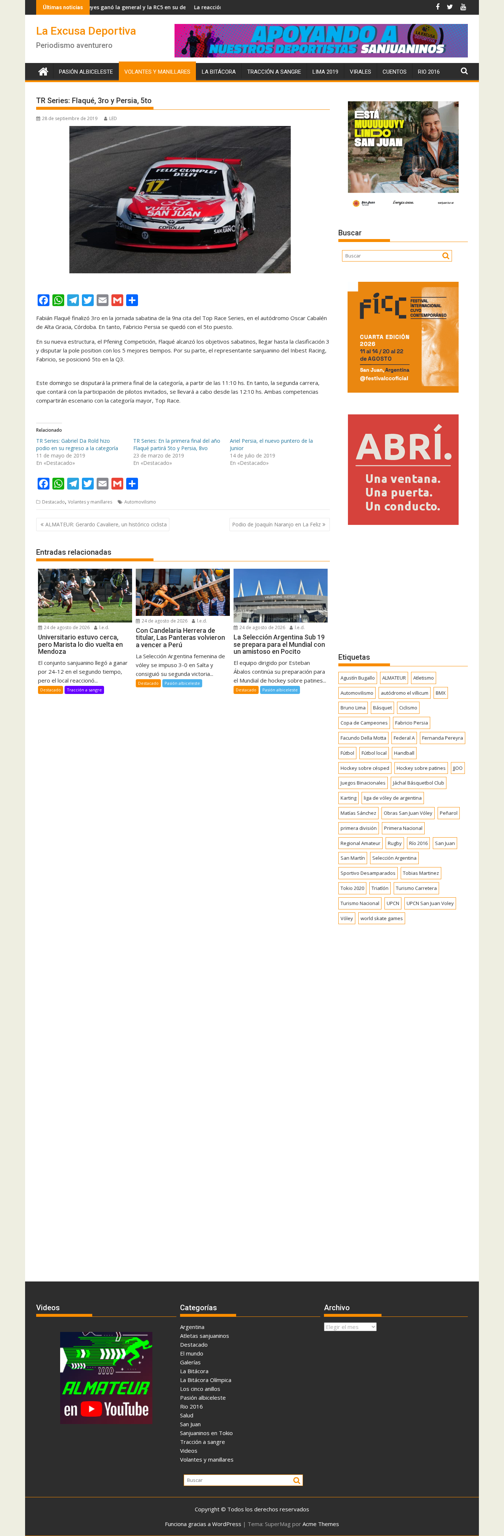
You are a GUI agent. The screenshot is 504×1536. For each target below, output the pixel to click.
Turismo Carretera (416, 888)
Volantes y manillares (157, 72)
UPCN (393, 903)
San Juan (445, 843)
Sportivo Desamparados (368, 873)
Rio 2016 (429, 72)
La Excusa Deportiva (86, 30)
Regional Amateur (360, 843)
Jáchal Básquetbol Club (418, 782)
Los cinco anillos (200, 1388)
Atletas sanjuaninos (204, 1335)
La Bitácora (219, 72)
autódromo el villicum (404, 693)
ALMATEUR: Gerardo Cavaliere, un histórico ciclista (106, 524)
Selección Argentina (394, 858)
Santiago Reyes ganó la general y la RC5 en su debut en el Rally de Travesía (109, 7)
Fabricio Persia (411, 722)
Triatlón (380, 888)
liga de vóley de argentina (393, 798)
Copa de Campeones (364, 722)
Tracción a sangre (274, 72)
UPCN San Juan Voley (430, 903)
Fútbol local (374, 753)
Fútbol (347, 753)
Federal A (404, 737)
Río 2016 (418, 843)
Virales (360, 72)
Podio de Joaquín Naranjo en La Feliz (276, 524)
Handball (404, 753)
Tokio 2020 (352, 888)
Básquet (382, 707)
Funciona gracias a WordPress (203, 1524)
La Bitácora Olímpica (205, 1380)
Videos (188, 1450)
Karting (348, 798)
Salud (186, 1415)
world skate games (381, 918)
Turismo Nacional (360, 903)
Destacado (53, 502)
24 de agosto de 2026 (66, 627)
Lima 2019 (325, 72)
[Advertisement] (403, 588)
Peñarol (449, 813)
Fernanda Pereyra (442, 737)
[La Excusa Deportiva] (43, 70)
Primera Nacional (403, 828)
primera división (359, 828)
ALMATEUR (394, 677)
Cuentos (395, 72)
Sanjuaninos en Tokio (206, 1433)
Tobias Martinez (421, 873)
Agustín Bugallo (358, 677)
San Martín (353, 858)
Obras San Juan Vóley (408, 813)
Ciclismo (408, 707)
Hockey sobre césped (365, 768)
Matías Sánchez (358, 813)
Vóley (347, 918)
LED (113, 118)
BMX (441, 693)
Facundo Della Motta (363, 737)
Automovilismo (140, 502)
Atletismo (423, 677)
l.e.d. (103, 627)
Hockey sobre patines (421, 768)
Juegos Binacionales (363, 782)
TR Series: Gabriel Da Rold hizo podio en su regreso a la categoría (77, 444)
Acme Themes (321, 1524)
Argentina (192, 1326)
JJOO (458, 768)
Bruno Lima (353, 707)
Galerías (190, 1362)
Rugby (395, 843)
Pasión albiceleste (86, 72)
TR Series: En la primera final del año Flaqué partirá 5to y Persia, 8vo (176, 444)
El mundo (191, 1353)
